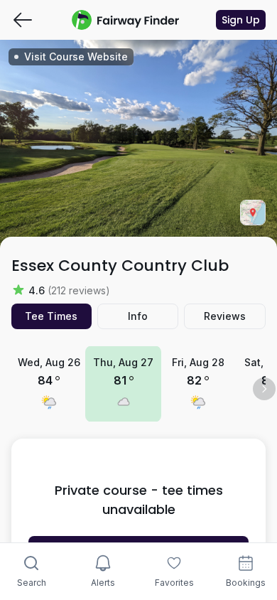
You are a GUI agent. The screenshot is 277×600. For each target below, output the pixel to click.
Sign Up (241, 20)
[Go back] (22, 20)
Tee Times (51, 316)
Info (138, 316)
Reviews (225, 316)
